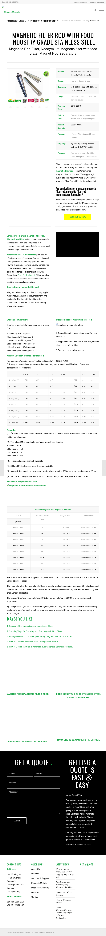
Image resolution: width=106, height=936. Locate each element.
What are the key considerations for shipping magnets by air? (65, 873)
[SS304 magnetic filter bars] (78, 676)
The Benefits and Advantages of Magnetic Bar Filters (65, 884)
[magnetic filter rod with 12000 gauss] (32, 107)
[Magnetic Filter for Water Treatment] (104, 468)
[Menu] (100, 10)
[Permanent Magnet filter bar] (27, 722)
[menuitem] (80, 2)
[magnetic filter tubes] (78, 721)
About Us (35, 868)
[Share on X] (15, 118)
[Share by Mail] (47, 118)
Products (35, 873)
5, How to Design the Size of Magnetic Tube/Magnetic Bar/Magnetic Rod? (40, 646)
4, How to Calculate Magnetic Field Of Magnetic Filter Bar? (33, 641)
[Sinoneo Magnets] (11, 12)
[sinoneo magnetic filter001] (46, 107)
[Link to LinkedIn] (89, 932)
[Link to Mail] (97, 932)
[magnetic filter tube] (27, 676)
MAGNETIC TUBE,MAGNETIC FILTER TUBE (78, 739)
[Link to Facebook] (80, 932)
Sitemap (35, 892)
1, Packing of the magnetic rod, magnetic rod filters (30, 625)
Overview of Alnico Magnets (64, 893)
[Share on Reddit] (42, 118)
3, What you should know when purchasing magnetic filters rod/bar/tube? (39, 636)
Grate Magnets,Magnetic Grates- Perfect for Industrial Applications (64, 912)
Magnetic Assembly (97, 2)
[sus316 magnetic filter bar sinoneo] (39, 107)
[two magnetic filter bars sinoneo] (17, 107)
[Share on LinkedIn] (26, 118)
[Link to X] (85, 932)
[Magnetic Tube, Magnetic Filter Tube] (2, 468)
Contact (34, 896)
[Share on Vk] (36, 118)
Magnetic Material (80, 2)
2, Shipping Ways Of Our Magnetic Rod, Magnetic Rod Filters (34, 631)
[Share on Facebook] (9, 118)
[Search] (93, 10)
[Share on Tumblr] (31, 118)
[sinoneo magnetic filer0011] (28, 86)
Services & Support (40, 878)
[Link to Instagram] (93, 932)
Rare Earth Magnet (26, 274)
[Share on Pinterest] (20, 118)
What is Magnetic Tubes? (63, 901)
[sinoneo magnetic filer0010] (25, 107)
